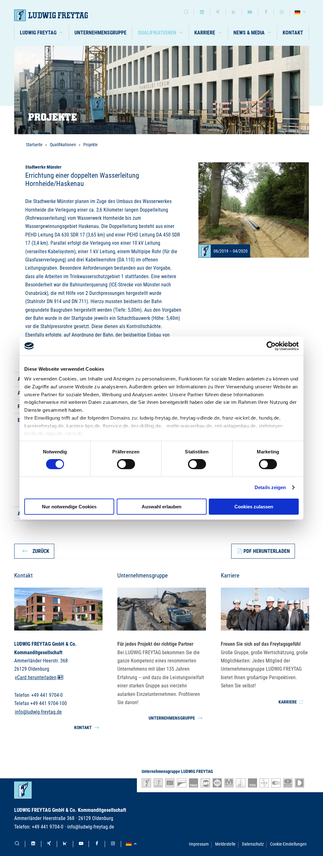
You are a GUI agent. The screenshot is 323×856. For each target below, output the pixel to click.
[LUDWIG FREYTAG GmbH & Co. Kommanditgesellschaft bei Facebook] (266, 12)
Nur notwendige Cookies (69, 506)
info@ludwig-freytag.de (38, 712)
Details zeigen (270, 487)
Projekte (90, 144)
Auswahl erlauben (161, 506)
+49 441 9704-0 (47, 695)
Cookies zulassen (253, 506)
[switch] (126, 464)
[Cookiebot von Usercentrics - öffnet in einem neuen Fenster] (271, 345)
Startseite (34, 144)
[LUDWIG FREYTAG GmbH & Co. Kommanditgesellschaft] (59, 15)
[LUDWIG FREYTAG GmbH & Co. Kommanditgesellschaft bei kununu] (234, 12)
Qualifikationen (63, 144)
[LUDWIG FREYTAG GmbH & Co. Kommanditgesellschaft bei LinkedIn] (202, 12)
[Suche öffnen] (186, 12)
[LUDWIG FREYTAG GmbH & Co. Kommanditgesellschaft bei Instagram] (281, 12)
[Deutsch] (301, 12)
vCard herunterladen (35, 677)
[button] (42, 32)
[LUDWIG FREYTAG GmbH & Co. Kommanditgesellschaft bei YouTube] (250, 12)
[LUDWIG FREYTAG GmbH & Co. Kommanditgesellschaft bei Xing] (218, 12)
